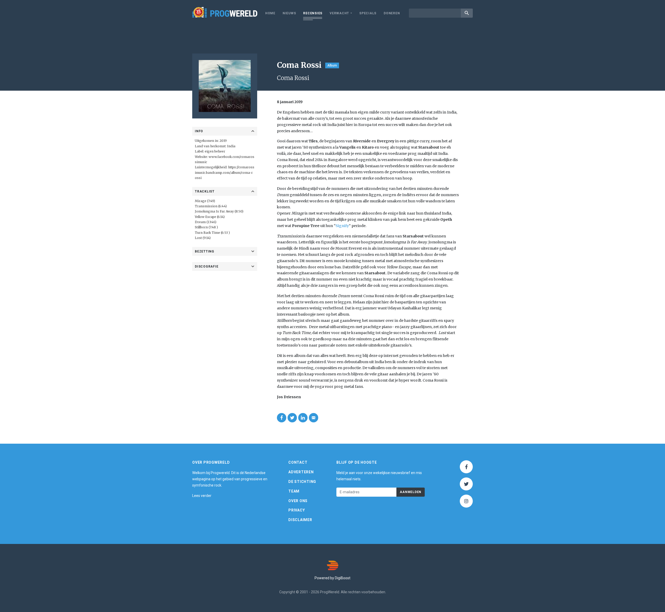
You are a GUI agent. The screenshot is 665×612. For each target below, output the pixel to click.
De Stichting (302, 482)
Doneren (392, 13)
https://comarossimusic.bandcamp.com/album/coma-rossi (224, 172)
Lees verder (201, 496)
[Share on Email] (313, 417)
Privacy (296, 510)
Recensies (312, 13)
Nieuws (289, 13)
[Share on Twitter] (292, 417)
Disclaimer (300, 520)
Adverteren (301, 472)
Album (332, 65)
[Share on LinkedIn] (303, 417)
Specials (367, 13)
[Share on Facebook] (281, 417)
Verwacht (339, 13)
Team (294, 491)
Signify (342, 225)
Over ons (298, 501)
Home (270, 13)
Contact (297, 462)
